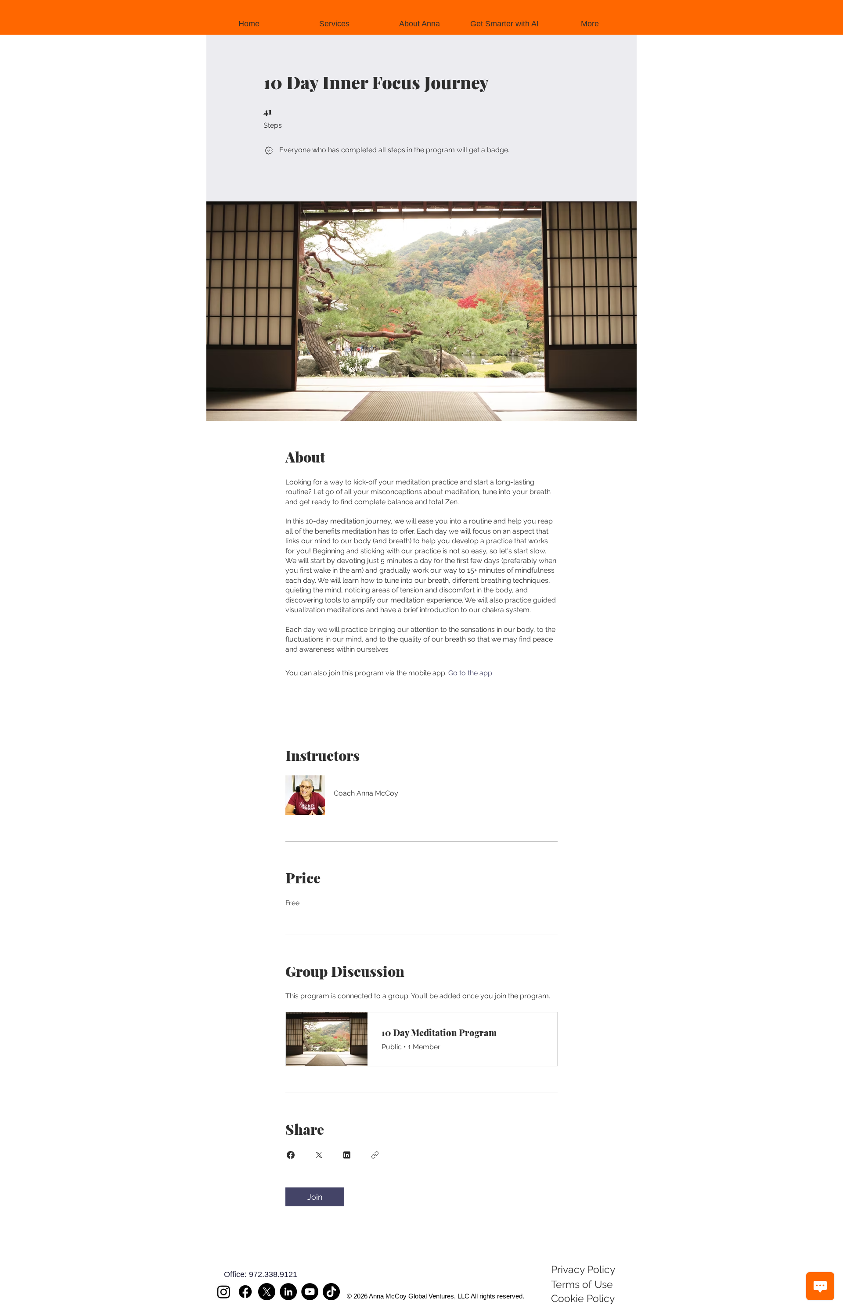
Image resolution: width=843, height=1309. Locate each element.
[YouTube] (309, 1291)
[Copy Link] (375, 1155)
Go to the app (470, 673)
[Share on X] (318, 1155)
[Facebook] (245, 1291)
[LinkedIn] (288, 1291)
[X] (266, 1291)
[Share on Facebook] (290, 1155)
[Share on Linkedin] (347, 1155)
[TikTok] (331, 1291)
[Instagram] (223, 1291)
